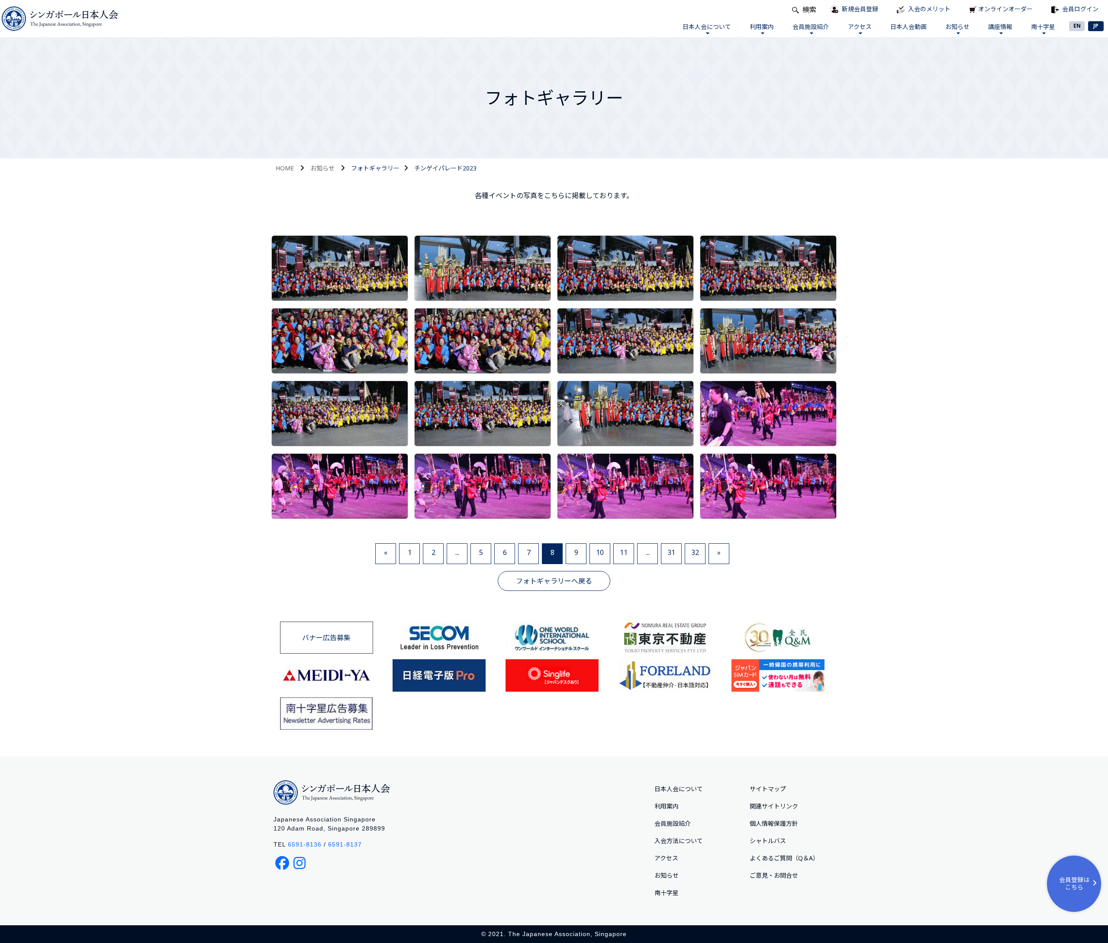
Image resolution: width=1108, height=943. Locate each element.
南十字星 (1043, 26)
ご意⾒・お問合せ (774, 875)
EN (1077, 25)
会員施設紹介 (810, 26)
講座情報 (1000, 26)
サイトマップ (768, 789)
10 (600, 552)
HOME (285, 168)
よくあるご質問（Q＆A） (784, 858)
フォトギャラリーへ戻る (554, 581)
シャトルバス (768, 841)
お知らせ (957, 26)
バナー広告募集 (326, 637)
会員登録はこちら (1074, 883)
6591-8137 (345, 844)
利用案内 (762, 26)
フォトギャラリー (375, 168)
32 (695, 552)
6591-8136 (305, 844)
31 (671, 552)
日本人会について (707, 26)
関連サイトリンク (774, 806)
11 (624, 552)
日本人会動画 (908, 26)
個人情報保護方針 (774, 823)
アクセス (860, 26)
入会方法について (678, 841)
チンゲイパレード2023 (445, 168)
